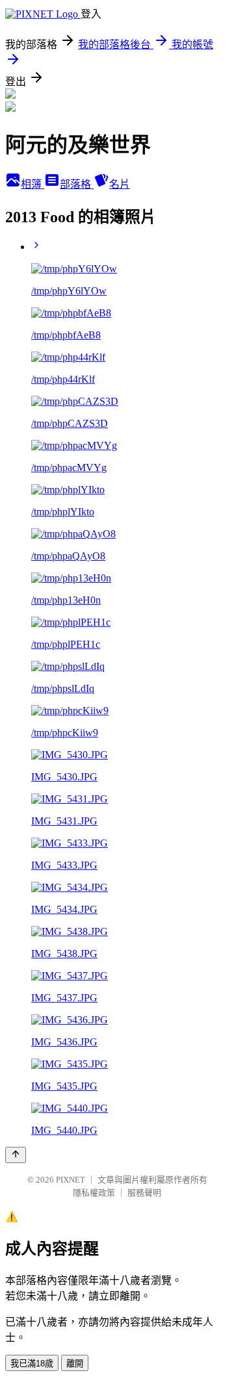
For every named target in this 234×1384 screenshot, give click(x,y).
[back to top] (15, 1155)
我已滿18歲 (31, 1363)
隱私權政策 (94, 1193)
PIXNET (70, 1180)
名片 (119, 184)
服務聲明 (144, 1193)
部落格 (77, 184)
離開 (74, 1363)
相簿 (32, 184)
